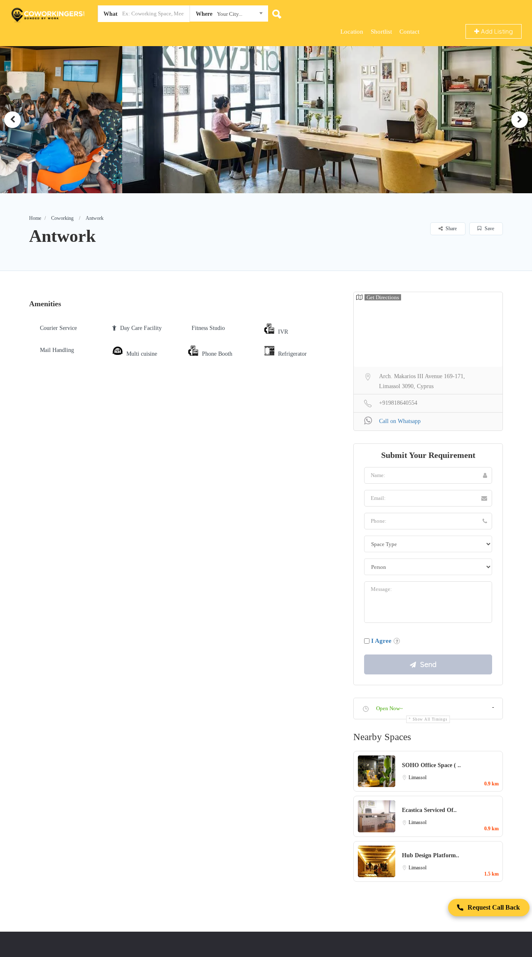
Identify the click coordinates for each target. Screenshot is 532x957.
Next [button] (519, 119)
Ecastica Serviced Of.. (429, 810)
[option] (265, 119)
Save (488, 228)
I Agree (381, 640)
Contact (409, 31)
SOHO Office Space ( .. (431, 765)
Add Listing (496, 31)
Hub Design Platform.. (430, 855)
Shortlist (381, 31)
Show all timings (430, 719)
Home (35, 218)
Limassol (417, 777)
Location (351, 31)
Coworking (62, 218)
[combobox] (229, 15)
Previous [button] (12, 119)
